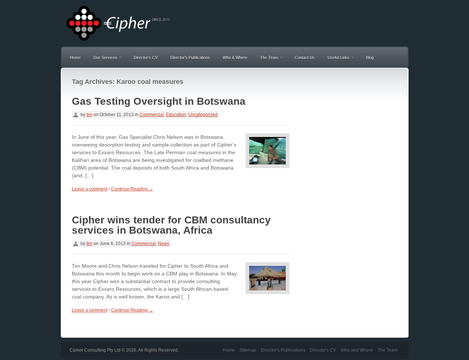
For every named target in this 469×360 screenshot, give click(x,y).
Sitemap (248, 350)
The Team (267, 58)
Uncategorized (203, 114)
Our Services (103, 58)
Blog (370, 57)
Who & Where (235, 57)
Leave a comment (89, 189)
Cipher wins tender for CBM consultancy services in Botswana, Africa (171, 225)
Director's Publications (283, 350)
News (163, 243)
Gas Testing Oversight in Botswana (158, 101)
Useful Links (337, 58)
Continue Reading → (132, 189)
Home (75, 57)
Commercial (152, 114)
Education (176, 114)
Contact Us (305, 57)
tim (89, 114)
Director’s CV (146, 57)
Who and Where (357, 350)
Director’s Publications (190, 57)
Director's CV (323, 350)
